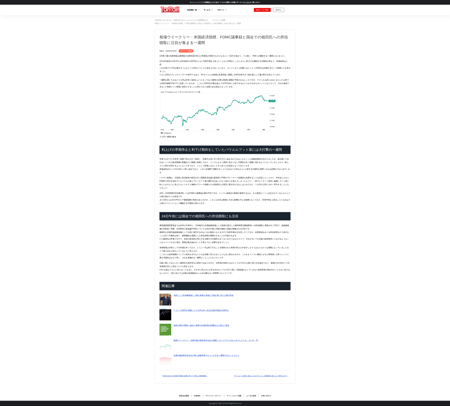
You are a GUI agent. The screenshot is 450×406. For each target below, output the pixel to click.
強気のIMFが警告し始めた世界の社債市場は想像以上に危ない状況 (201, 325)
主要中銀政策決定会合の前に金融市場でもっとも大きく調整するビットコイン (206, 355)
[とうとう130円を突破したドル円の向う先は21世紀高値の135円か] (165, 319)
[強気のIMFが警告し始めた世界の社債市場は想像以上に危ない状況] (165, 334)
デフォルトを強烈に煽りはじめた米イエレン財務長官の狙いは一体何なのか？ (260, 376)
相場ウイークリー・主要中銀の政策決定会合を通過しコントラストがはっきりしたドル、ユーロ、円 (216, 340)
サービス (207, 10)
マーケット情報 (186, 51)
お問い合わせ (266, 396)
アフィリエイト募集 (234, 396)
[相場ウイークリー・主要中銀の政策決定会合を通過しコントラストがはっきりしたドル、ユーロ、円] (165, 349)
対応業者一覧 (192, 10)
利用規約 (197, 396)
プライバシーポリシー (213, 396)
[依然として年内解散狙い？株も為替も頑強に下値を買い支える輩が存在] (165, 304)
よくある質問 (251, 396)
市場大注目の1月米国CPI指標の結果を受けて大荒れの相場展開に (185, 376)
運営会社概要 (184, 396)
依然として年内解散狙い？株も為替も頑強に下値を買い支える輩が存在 (204, 295)
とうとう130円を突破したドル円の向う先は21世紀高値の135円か (201, 310)
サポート (220, 10)
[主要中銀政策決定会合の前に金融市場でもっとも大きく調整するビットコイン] (165, 364)
